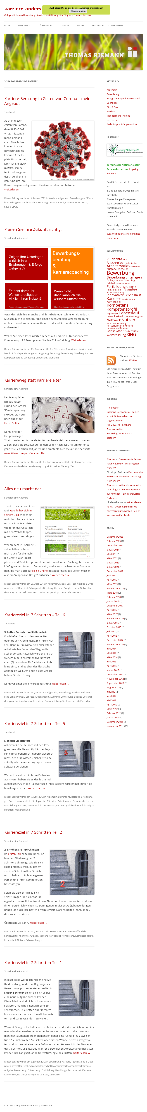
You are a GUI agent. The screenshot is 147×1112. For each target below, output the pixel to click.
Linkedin (119, 316)
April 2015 (112, 635)
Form (127, 283)
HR (119, 290)
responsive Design (43, 592)
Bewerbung (76, 198)
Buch (120, 280)
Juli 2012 (111, 691)
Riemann (124, 328)
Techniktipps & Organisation (122, 124)
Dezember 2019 (115, 571)
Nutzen (40, 701)
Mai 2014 (111, 653)
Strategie (31, 1074)
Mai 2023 (111, 554)
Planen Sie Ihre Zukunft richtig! (33, 229)
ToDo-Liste (42, 1074)
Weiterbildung (22, 809)
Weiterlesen (13, 189)
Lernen (60, 805)
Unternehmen (68, 592)
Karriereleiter (21, 466)
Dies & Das (64, 583)
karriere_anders (22, 8)
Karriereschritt (35, 805)
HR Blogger (112, 407)
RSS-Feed (133, 360)
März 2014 (112, 657)
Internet (76, 1070)
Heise (89, 462)
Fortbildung (10, 805)
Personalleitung (53, 701)
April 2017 (112, 610)
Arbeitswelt (134, 266)
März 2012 (112, 708)
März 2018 (112, 592)
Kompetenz (68, 935)
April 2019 (112, 579)
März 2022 (112, 558)
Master (130, 316)
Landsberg (29, 357)
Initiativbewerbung (115, 292)
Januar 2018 (113, 601)
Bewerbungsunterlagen (124, 277)
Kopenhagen (112, 313)
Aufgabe (34, 935)
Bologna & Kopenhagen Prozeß (123, 98)
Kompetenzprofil (13, 357)
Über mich (46, 25)
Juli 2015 (111, 631)
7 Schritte (29, 696)
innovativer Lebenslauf (124, 295)
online (56, 466)
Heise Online (12, 423)
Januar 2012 (113, 717)
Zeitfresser (54, 1074)
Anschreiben (116, 262)
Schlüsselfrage (33, 940)
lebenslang (49, 805)
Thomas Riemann (29, 1105)
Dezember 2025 (115, 536)
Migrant (139, 316)
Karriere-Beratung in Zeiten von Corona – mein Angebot (47, 101)
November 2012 (115, 678)
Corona (53, 202)
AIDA (125, 259)
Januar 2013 (113, 670)
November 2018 (115, 588)
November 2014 (115, 644)
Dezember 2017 (115, 605)
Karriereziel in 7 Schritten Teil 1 (33, 962)
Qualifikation (72, 805)
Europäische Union (83, 801)
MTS (30, 592)
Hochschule (112, 290)
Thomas (111, 459)
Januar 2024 (113, 549)
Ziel (72, 466)
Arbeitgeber (131, 263)
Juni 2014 (111, 648)
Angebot (32, 353)
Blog (7, 25)
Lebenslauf (42, 357)
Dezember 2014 (115, 640)
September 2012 (115, 683)
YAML (80, 592)
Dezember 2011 (115, 721)
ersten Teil (14, 854)
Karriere (53, 198)
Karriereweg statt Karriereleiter (32, 380)
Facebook (119, 283)
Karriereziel (55, 935)
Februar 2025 (114, 541)
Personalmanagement (120, 325)
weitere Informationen (92, 7)
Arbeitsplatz (30, 202)
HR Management (129, 290)
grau (11, 701)
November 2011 (115, 726)
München (54, 357)
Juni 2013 (111, 661)
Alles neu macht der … (24, 488)
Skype (7, 206)
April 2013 (112, 665)
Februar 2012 (114, 713)
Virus (14, 206)
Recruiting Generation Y (119, 433)
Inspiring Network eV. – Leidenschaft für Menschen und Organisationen (123, 416)
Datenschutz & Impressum (107, 25)
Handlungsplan (63, 1070)
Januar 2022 (113, 562)
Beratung (43, 202)
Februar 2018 (114, 597)
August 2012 (113, 687)
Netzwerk (29, 701)
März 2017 (112, 614)
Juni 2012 (111, 696)
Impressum (46, 1105)
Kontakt (64, 25)
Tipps (57, 592)
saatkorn (111, 437)
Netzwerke (112, 120)
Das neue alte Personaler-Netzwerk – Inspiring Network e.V (124, 463)
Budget (78, 696)
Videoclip (85, 701)
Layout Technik (18, 592)
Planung (65, 466)
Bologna (112, 280)
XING (131, 334)
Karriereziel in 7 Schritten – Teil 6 (34, 614)
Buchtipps (112, 102)
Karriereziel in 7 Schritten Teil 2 (33, 832)
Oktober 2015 (114, 627)
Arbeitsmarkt (42, 696)
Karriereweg (35, 466)
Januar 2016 (113, 622)
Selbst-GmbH (116, 331)
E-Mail (61, 202)
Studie (135, 331)
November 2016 (115, 618)
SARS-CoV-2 (81, 202)
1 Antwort (9, 112)
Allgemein (63, 198)
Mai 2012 (111, 700)
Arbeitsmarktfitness (80, 1066)
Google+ (68, 588)
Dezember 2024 (115, 545)
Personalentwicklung (116, 323)
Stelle (65, 701)
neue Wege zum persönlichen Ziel (24, 453)
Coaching (79, 353)
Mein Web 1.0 (25, 25)
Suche (80, 25)
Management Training (118, 115)
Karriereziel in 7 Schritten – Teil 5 (34, 723)
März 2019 (112, 584)
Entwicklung (33, 1070)
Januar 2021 (113, 566)
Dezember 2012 (115, 674)
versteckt (74, 701)
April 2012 (112, 704)
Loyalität (47, 466)
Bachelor (122, 269)
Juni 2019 (111, 575)
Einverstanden (78, 11)
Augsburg (44, 353)
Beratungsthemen (53, 588)
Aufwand (55, 696)
